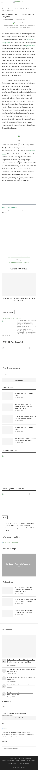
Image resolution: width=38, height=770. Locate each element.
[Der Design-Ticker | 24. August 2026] (7, 430)
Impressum (10, 758)
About (15, 758)
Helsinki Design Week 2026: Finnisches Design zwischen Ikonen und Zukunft (23, 406)
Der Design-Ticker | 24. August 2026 (24, 428)
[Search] (36, 2)
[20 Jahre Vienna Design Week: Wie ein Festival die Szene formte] (7, 419)
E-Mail (4, 706)
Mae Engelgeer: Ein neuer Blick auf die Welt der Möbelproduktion (25, 439)
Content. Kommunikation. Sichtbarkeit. (25, 760)
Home (3, 8)
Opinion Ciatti (30, 46)
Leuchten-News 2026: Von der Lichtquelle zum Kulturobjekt (24, 611)
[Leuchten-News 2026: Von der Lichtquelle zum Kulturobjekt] (7, 613)
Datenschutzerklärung (8, 760)
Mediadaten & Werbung (25, 758)
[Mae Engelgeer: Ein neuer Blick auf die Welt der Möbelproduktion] (7, 441)
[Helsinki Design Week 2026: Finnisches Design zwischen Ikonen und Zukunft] (19, 284)
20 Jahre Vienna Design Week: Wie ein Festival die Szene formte (25, 417)
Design (10, 8)
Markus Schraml (8, 19)
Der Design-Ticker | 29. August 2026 (11, 318)
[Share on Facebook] (17, 250)
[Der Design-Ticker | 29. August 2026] (9, 327)
